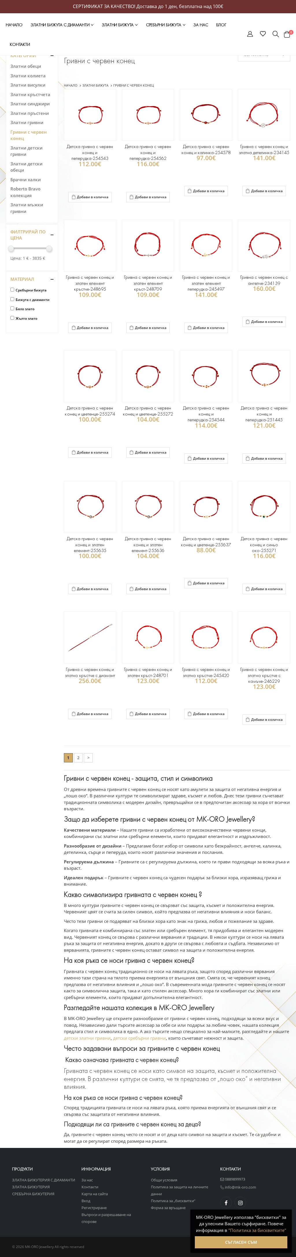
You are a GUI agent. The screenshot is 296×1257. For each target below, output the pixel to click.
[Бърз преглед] (69, 208)
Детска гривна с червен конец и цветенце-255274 (90, 410)
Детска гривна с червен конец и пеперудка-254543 (90, 152)
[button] (250, 35)
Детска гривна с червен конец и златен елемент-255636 (148, 544)
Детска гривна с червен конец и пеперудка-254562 (148, 152)
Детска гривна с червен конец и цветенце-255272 (148, 410)
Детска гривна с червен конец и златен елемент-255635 (90, 544)
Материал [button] (22, 279)
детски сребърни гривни (139, 1038)
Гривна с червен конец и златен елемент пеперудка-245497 (206, 283)
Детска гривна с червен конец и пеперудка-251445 (264, 413)
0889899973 (234, 1179)
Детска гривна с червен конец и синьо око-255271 (264, 544)
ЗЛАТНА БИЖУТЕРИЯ (31, 1186)
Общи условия (164, 1180)
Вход (86, 1200)
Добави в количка (92, 196)
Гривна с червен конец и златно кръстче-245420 (206, 672)
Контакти (20, 44)
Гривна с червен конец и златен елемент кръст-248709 (148, 283)
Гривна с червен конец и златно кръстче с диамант (90, 672)
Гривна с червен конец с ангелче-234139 (264, 280)
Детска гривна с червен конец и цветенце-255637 (206, 541)
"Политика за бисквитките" (257, 1230)
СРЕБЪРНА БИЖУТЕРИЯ (33, 1193)
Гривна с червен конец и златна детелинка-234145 (264, 149)
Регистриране (94, 1207)
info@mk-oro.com (240, 1187)
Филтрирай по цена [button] (28, 235)
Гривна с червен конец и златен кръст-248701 (148, 672)
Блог (221, 24)
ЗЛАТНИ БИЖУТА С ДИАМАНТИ (60, 24)
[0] (286, 34)
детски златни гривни (87, 1038)
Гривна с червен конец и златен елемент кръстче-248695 (90, 283)
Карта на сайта (95, 1193)
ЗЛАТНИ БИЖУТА (118, 24)
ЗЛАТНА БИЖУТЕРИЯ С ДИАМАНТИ (43, 1180)
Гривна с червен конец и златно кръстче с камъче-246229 (264, 675)
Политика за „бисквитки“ (173, 1200)
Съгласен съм (241, 1242)
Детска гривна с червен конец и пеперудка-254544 (206, 413)
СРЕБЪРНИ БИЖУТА (164, 24)
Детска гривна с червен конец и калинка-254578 (206, 149)
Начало (14, 24)
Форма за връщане (168, 1207)
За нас (200, 24)
